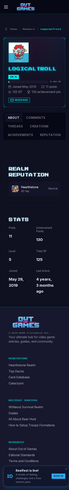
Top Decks (16, 371)
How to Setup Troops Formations (32, 425)
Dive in (58, 476)
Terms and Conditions (24, 461)
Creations (39, 126)
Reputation (50, 135)
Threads (15, 126)
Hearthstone (29, 187)
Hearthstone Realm (22, 365)
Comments (35, 118)
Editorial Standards (22, 455)
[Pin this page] (6, 29)
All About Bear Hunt (22, 419)
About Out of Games (23, 449)
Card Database (19, 377)
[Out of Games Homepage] (26, 322)
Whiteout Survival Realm (26, 407)
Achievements (20, 135)
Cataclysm (16, 383)
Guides (13, 413)
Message (21, 99)
